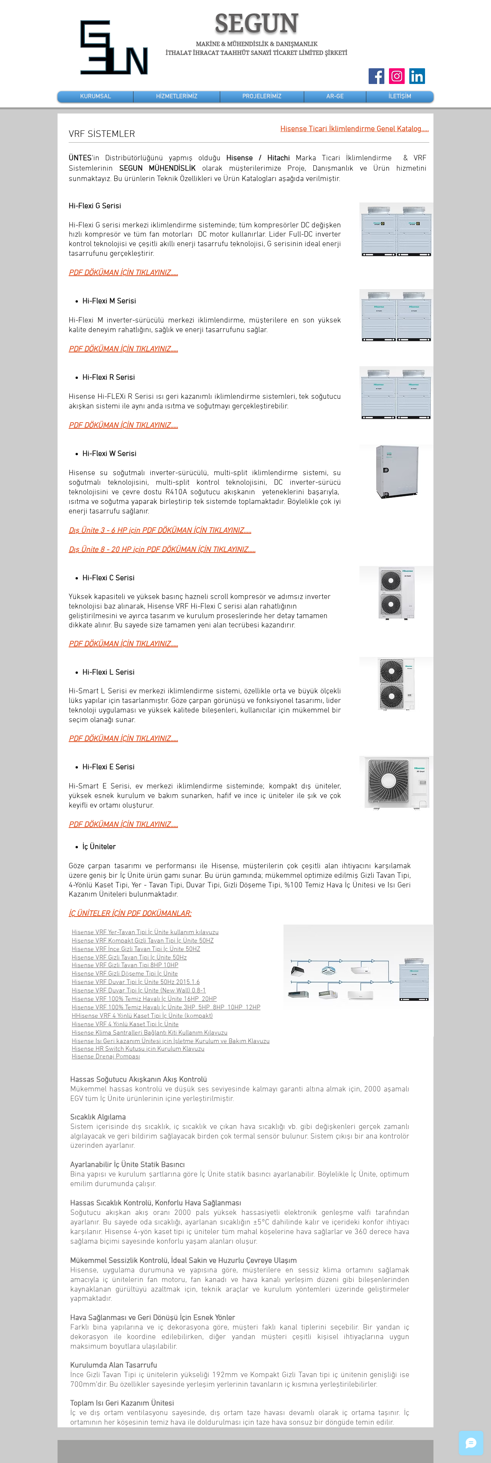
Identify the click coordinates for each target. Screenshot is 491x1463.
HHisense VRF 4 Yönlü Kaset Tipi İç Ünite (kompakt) (142, 1016)
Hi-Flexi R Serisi (108, 377)
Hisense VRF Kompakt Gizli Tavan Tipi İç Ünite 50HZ (143, 941)
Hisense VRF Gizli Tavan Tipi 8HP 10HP (125, 965)
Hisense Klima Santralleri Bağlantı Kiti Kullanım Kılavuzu (149, 1033)
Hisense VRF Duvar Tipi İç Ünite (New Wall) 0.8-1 (139, 991)
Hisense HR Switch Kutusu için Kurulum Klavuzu (138, 1049)
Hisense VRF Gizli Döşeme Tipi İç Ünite (125, 974)
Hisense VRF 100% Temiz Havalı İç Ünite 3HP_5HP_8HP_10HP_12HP (166, 1008)
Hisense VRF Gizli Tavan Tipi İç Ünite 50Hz (129, 958)
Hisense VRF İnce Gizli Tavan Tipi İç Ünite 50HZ (136, 949)
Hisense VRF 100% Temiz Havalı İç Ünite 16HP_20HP (144, 999)
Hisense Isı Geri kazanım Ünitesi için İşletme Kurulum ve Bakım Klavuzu (171, 1041)
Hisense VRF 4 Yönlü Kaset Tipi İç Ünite (125, 1025)
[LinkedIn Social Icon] (417, 76)
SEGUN (257, 23)
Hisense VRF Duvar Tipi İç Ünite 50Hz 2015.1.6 (136, 982)
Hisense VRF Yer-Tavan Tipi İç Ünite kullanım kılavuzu (145, 932)
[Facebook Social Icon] (376, 76)
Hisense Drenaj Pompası (106, 1057)
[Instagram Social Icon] (397, 76)
